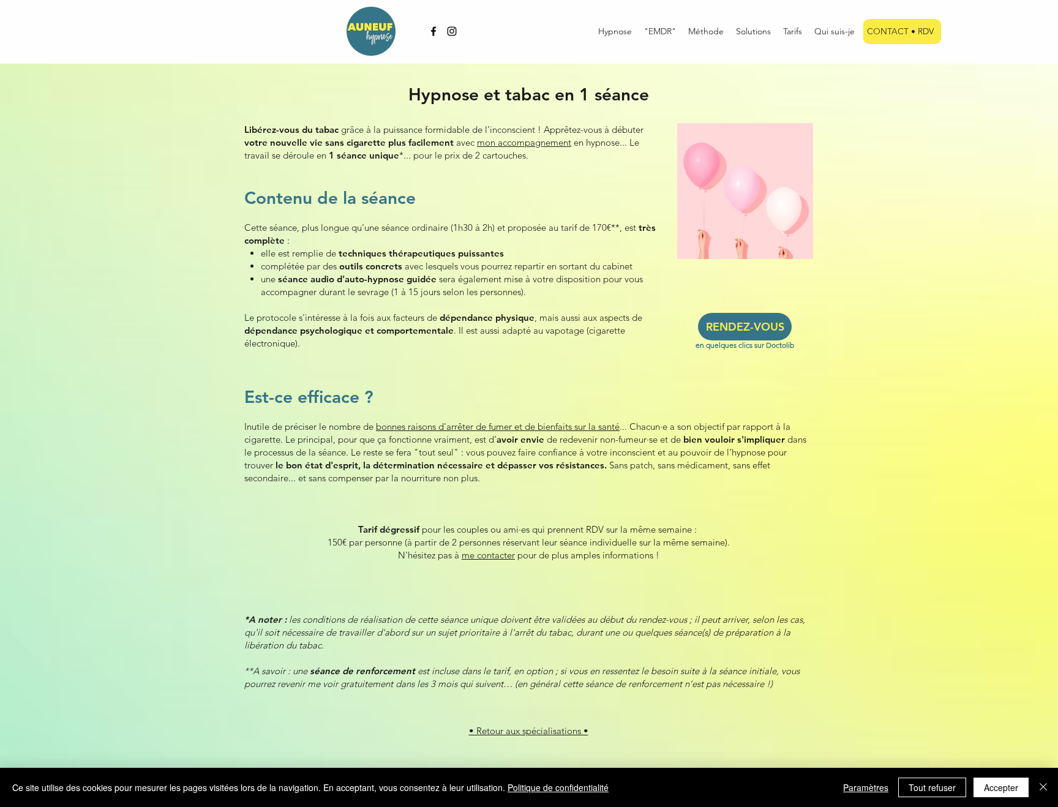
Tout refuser (932, 787)
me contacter (488, 555)
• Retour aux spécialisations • (528, 731)
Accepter (1001, 787)
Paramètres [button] (865, 787)
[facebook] (433, 31)
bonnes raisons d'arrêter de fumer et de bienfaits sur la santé (498, 426)
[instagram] (452, 31)
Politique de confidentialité (558, 787)
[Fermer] (1043, 787)
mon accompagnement (524, 142)
